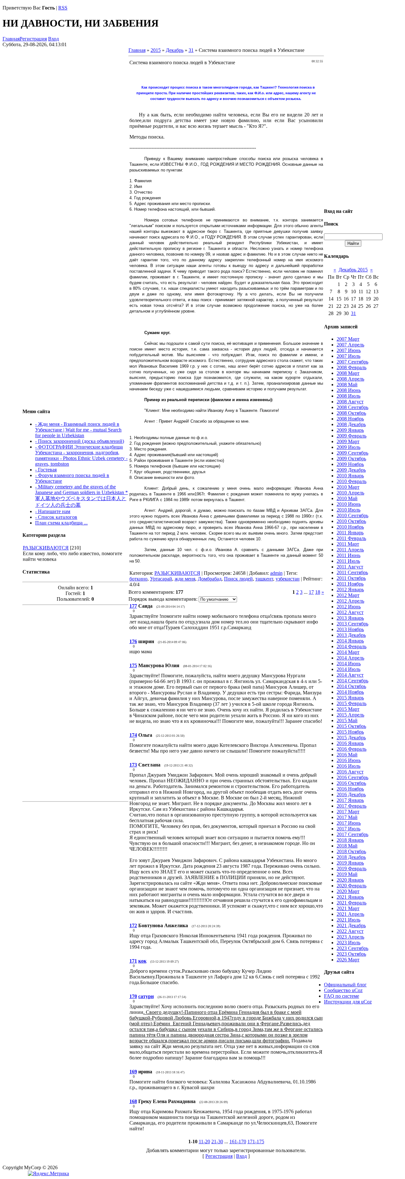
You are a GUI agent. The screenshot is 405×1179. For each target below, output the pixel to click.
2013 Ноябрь (350, 629)
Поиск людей (238, 578)
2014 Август (350, 675)
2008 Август (350, 401)
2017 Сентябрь (352, 834)
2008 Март (348, 373)
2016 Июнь (349, 760)
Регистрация (33, 38)
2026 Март (348, 959)
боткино (138, 578)
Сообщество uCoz (343, 990)
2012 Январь (350, 589)
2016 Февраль (351, 749)
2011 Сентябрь (352, 572)
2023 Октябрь (351, 954)
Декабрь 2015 (353, 269)
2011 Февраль (351, 538)
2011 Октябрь (351, 578)
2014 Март (348, 652)
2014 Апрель (350, 658)
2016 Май (347, 754)
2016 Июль (348, 766)
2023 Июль (348, 942)
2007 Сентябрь (352, 361)
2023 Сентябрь (352, 948)
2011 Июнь (348, 555)
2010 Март (348, 487)
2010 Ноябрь (350, 527)
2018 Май (347, 845)
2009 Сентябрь (352, 453)
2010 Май (347, 498)
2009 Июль (348, 447)
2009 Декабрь (351, 470)
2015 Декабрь (351, 737)
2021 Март (348, 908)
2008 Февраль (351, 367)
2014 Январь (350, 640)
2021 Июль (348, 919)
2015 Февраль (351, 703)
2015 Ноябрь (350, 732)
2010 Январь (350, 475)
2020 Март (348, 891)
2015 (156, 50)
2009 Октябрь (351, 458)
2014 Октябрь (351, 686)
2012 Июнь (349, 606)
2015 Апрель (350, 714)
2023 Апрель (350, 937)
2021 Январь (350, 897)
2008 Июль (348, 396)
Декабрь (175, 50)
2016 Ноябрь (350, 788)
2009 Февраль (351, 435)
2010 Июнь (349, 504)
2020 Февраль (351, 885)
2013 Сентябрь (352, 623)
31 (191, 50)
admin (276, 573)
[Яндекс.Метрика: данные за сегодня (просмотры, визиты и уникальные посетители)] (48, 1173)
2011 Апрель (350, 549)
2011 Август (350, 566)
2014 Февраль (351, 646)
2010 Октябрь (351, 521)
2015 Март (348, 709)
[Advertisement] (75, 702)
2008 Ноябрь (350, 418)
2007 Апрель (350, 344)
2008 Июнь (349, 390)
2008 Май (347, 384)
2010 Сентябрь (352, 515)
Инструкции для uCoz (348, 1001)
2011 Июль (348, 561)
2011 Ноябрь (350, 583)
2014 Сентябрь (352, 680)
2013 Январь (350, 618)
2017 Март (348, 811)
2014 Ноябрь (350, 692)
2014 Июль (348, 669)
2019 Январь (350, 863)
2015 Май (347, 720)
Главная (11, 38)
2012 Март (348, 595)
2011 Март (348, 544)
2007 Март (348, 339)
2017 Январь (350, 800)
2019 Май (347, 874)
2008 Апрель (350, 379)
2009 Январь (350, 430)
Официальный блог (345, 984)
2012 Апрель (350, 601)
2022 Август (350, 931)
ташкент (264, 578)
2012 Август (350, 612)
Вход (53, 38)
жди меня (185, 578)
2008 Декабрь (351, 424)
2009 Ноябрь (350, 464)
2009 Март (348, 441)
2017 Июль (348, 828)
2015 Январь (350, 697)
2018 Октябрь (351, 851)
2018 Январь (350, 840)
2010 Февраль (351, 481)
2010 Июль (348, 509)
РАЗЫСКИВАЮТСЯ (46, 547)
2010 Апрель (350, 492)
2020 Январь (350, 880)
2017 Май (347, 817)
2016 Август (350, 771)
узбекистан (288, 578)
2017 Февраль (351, 806)
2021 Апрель (350, 914)
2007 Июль (348, 356)
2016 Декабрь (351, 794)
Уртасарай (161, 578)
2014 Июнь (349, 663)
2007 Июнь (349, 350)
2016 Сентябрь (352, 777)
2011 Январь (350, 532)
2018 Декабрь (351, 857)
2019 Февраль (351, 868)
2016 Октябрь (351, 783)
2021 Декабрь (351, 925)
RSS (62, 7)
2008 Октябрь (351, 413)
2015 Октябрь (351, 726)
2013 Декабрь (351, 635)
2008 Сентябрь (352, 407)
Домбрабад (209, 578)
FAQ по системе (341, 996)
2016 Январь (350, 743)
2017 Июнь (349, 823)
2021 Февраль (351, 902)
